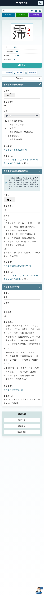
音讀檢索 (36, 15)
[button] (32, 11)
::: (1, 6)
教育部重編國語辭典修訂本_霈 (17, 266)
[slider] (22, 116)
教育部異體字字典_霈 (13, 390)
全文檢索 (22, 15)
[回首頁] (22, 3)
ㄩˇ (16, 47)
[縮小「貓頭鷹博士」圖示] (41, 588)
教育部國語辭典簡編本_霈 (15, 150)
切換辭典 (20, 78)
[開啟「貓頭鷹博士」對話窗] (38, 591)
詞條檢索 (8, 15)
